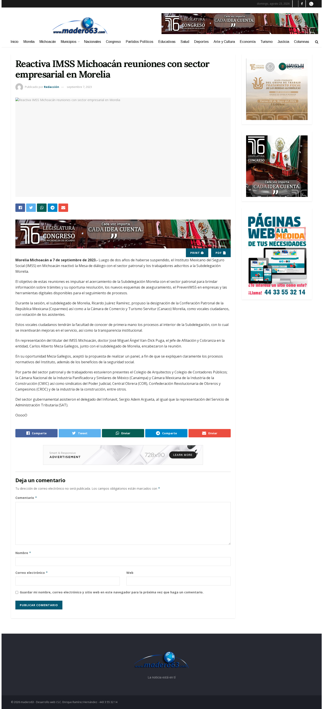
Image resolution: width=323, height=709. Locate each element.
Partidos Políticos (139, 42)
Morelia (28, 42)
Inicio (14, 42)
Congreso (113, 42)
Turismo (266, 42)
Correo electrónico (31, 573)
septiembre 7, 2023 (79, 87)
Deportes (201, 42)
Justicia (283, 42)
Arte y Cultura (224, 42)
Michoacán (47, 42)
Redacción (51, 87)
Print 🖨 (197, 253)
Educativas (167, 42)
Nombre (23, 553)
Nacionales (92, 42)
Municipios (68, 42)
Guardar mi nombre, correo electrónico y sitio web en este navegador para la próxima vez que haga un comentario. (111, 592)
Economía (248, 42)
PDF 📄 (221, 253)
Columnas (301, 42)
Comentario (26, 498)
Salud (184, 42)
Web (129, 573)
